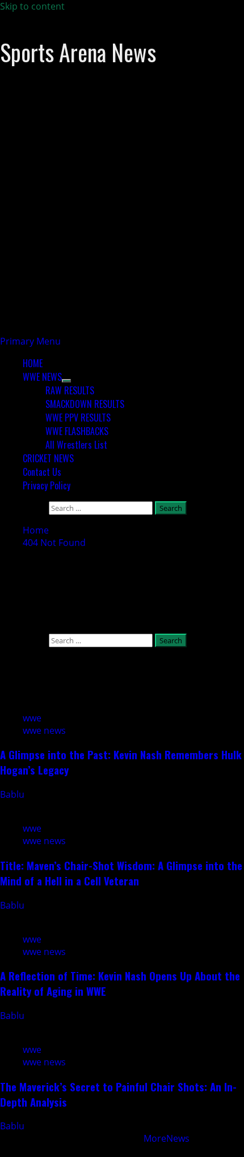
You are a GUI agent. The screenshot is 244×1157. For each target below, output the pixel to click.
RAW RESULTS (69, 390)
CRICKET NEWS (48, 458)
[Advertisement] (122, 213)
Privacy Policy (46, 485)
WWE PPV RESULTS (78, 417)
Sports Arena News (78, 52)
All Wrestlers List (76, 444)
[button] (30, 341)
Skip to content (32, 6)
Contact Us (42, 472)
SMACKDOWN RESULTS (84, 404)
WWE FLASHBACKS (76, 431)
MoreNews (167, 1138)
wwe (32, 718)
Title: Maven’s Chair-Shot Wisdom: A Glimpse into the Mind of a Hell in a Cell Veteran (121, 873)
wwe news (44, 730)
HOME (33, 363)
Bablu (13, 794)
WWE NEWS (42, 377)
